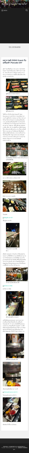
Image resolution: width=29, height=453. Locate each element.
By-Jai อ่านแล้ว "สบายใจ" (14, 4)
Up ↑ (14, 449)
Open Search (26, 10)
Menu (5, 10)
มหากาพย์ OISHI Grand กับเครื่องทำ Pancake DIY (14, 61)
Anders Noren (22, 447)
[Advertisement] (14, 28)
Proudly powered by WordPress (14, 446)
